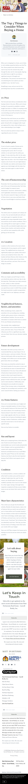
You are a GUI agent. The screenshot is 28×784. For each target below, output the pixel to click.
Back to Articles (8, 15)
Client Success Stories (7, 684)
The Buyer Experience (7, 692)
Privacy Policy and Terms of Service (15, 638)
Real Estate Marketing (7, 695)
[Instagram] (14, 664)
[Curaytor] (9, 673)
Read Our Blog (6, 690)
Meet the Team (6, 681)
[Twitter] (5, 664)
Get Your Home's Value (8, 687)
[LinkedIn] (8, 664)
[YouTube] (11, 664)
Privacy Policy (14, 755)
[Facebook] (3, 664)
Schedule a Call (6, 698)
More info (20, 777)
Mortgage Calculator (7, 701)
